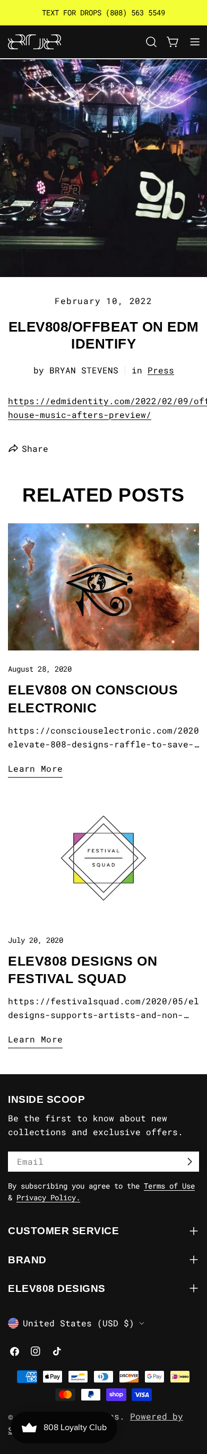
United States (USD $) (78, 1322)
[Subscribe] (189, 1161)
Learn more (35, 768)
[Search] (151, 41)
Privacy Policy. (48, 1197)
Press (161, 370)
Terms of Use (169, 1186)
